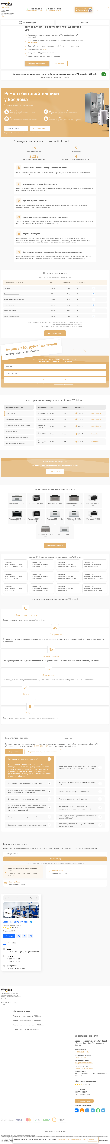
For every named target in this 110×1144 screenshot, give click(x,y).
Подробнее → (96, 413)
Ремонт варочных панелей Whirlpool (27, 1016)
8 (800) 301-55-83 (82, 1057)
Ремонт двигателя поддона (11, 294)
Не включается (43, 413)
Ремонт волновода (9, 305)
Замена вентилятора (10, 310)
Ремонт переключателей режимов (14, 299)
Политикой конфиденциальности (74, 863)
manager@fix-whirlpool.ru (85, 1068)
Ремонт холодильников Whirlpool (26, 1029)
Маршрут (11, 936)
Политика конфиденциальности (55, 1132)
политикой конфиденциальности (63, 384)
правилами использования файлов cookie (72, 1139)
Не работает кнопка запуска (43, 434)
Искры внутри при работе (42, 441)
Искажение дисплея (41, 426)
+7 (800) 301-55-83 (35, 9)
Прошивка (7, 288)
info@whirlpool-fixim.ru (84, 1063)
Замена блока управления (11, 316)
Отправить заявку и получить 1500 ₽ (55, 380)
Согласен (92, 1140)
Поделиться (77, 1110)
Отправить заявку (39, 128)
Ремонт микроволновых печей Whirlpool (28, 1025)
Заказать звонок (55, 471)
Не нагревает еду (43, 419)
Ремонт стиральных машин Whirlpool (27, 1020)
